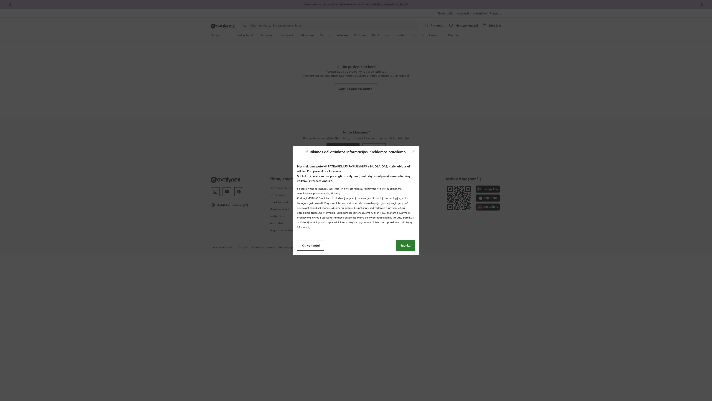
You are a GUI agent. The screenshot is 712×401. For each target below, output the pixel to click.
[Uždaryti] (413, 151)
